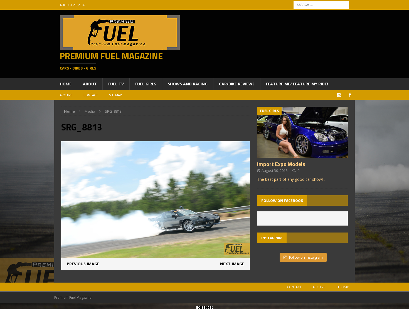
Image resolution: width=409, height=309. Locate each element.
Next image (232, 263)
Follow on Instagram (306, 257)
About (90, 83)
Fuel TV (116, 83)
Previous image (83, 263)
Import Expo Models (281, 164)
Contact (90, 95)
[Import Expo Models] (302, 154)
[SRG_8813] (155, 255)
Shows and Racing (188, 83)
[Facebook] (350, 95)
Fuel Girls (145, 83)
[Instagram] (339, 95)
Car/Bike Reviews (237, 83)
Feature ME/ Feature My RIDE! (297, 83)
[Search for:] (321, 4)
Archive (66, 95)
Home (66, 83)
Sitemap (115, 95)
